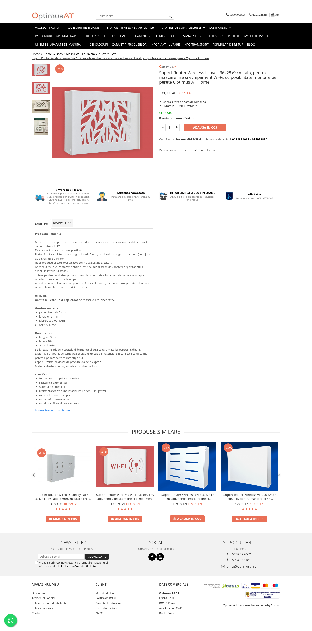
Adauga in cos (205, 127)
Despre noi (38, 593)
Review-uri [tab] (62, 223)
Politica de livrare (42, 608)
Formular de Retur (227, 44)
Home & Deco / (54, 54)
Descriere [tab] (41, 223)
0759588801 (241, 560)
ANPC (99, 613)
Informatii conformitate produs (54, 410)
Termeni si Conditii (43, 598)
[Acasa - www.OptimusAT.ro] (53, 16)
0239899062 (241, 554)
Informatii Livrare (165, 44)
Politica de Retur (106, 598)
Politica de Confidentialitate (78, 566)
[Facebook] (152, 557)
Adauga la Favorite (174, 150)
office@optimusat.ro (241, 566)
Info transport (196, 44)
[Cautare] (170, 16)
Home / (37, 54)
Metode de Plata (106, 593)
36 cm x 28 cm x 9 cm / (102, 54)
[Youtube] (160, 557)
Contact (37, 613)
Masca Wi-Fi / (76, 54)
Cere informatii (207, 150)
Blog (251, 44)
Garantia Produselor (129, 44)
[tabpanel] (102, 122)
